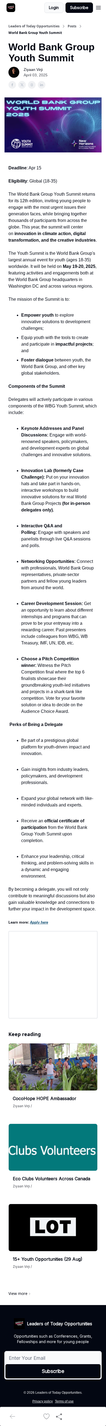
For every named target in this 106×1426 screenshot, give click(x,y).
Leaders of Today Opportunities (34, 26)
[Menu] (98, 7)
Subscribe (79, 7)
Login (54, 7)
